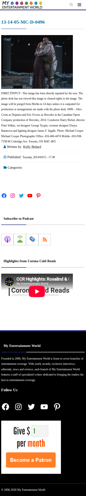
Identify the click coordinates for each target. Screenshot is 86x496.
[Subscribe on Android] (20, 239)
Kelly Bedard (32, 147)
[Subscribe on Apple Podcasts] (7, 239)
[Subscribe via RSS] (44, 239)
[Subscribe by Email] (32, 239)
